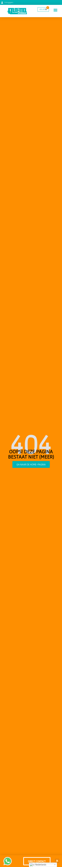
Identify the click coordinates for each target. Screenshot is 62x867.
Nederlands (40, 864)
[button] (55, 10)
